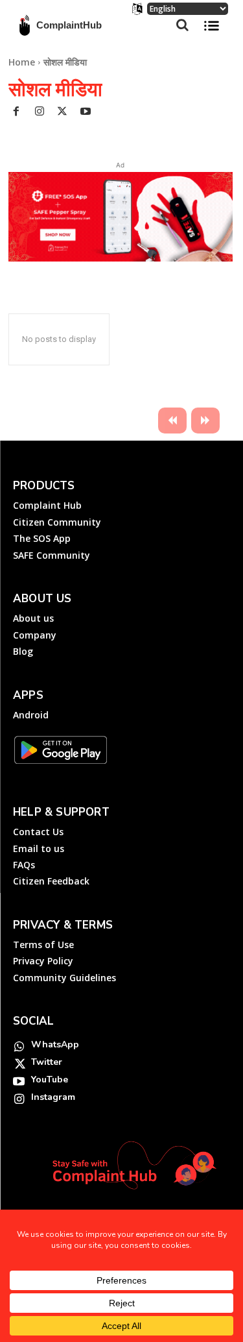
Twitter (46, 1062)
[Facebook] (16, 112)
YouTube (49, 1079)
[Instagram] (39, 112)
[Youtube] (85, 112)
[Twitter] (62, 112)
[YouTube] (19, 1080)
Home (21, 62)
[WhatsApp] (19, 1045)
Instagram (53, 1097)
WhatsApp (55, 1044)
